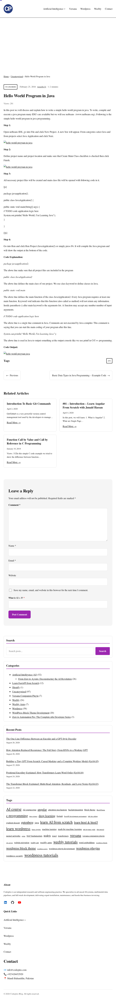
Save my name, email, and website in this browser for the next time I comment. (51, 590)
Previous (14, 375)
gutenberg (27, 822)
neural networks (13, 835)
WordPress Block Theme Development (30, 712)
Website (12, 575)
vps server (9, 843)
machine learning (49, 829)
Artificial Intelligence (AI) (24, 674)
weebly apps (46, 842)
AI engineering (29, 809)
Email (12, 560)
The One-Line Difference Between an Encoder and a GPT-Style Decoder (41, 738)
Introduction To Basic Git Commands (29, 404)
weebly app (35, 842)
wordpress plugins (88, 848)
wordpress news (42, 849)
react (54, 835)
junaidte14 (41, 86)
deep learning (47, 816)
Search (102, 651)
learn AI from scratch (56, 822)
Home (6, 76)
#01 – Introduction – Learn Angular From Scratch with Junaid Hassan (84, 405)
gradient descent (13, 822)
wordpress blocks (101, 843)
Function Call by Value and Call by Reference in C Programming (27, 441)
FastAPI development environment (75, 816)
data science (33, 816)
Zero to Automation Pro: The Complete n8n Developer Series (41, 716)
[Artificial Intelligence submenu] (64, 9)
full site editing (93, 816)
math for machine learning (70, 829)
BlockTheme (101, 810)
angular (42, 809)
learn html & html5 (86, 822)
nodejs (47, 835)
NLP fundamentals (34, 836)
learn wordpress (18, 828)
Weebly (15, 700)
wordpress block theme (21, 848)
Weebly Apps (18, 704)
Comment (14, 505)
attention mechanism (57, 809)
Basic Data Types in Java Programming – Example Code (79, 375)
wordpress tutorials (41, 855)
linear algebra (36, 829)
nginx (23, 836)
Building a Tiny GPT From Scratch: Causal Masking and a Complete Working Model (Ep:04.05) (52, 761)
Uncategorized (17, 76)
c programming (17, 815)
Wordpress (17, 708)
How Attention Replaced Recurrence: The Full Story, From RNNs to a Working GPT (47, 750)
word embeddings (87, 842)
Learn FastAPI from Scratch (25, 683)
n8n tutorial (100, 829)
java (109, 361)
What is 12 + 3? (16, 597)
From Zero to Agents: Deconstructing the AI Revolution (45, 678)
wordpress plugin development (62, 848)
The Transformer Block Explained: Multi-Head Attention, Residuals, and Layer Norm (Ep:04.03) (52, 783)
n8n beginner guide (89, 829)
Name (12, 545)
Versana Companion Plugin (25, 695)
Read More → (14, 422)
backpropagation (75, 809)
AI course (13, 809)
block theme (89, 809)
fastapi (60, 815)
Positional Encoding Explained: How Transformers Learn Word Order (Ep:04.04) (45, 772)
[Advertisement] (58, 42)
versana (75, 835)
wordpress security (14, 855)
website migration (21, 842)
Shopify (16, 687)
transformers (63, 836)
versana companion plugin (93, 836)
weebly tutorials (65, 841)
